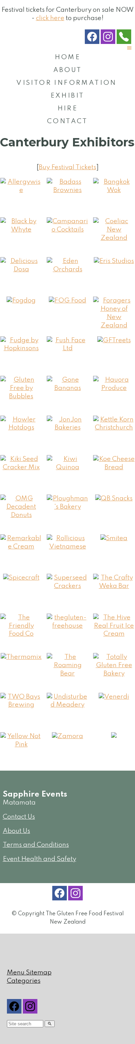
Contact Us (19, 817)
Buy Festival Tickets (67, 167)
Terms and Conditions (36, 845)
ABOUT (67, 70)
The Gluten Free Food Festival (85, 914)
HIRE (67, 108)
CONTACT (67, 121)
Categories (23, 981)
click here (50, 18)
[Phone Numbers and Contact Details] (124, 38)
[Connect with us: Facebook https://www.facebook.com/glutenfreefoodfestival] (92, 38)
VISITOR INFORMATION (66, 83)
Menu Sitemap (29, 972)
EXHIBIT (67, 95)
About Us (16, 831)
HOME (68, 57)
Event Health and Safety (39, 859)
